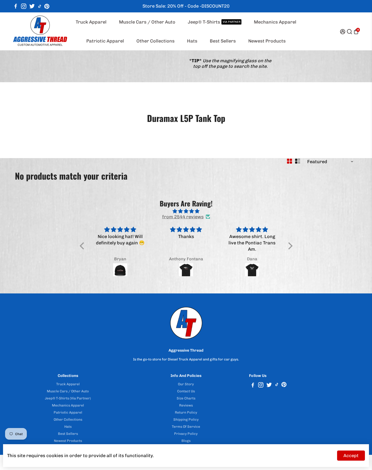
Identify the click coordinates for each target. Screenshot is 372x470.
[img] (186, 211)
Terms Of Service (186, 426)
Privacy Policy (186, 434)
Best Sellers (223, 41)
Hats (192, 41)
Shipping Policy (186, 419)
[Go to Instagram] (23, 6)
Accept (351, 455)
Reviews (186, 405)
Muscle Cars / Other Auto (147, 22)
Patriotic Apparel (105, 41)
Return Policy (186, 412)
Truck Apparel (91, 22)
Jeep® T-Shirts (214, 22)
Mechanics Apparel (275, 22)
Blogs (186, 441)
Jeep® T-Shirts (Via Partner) (68, 398)
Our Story (186, 384)
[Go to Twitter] (32, 6)
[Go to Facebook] (15, 6)
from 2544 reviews (183, 217)
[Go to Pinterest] (46, 6)
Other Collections (155, 41)
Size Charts (186, 398)
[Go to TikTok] (39, 6)
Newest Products (267, 41)
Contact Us (186, 391)
